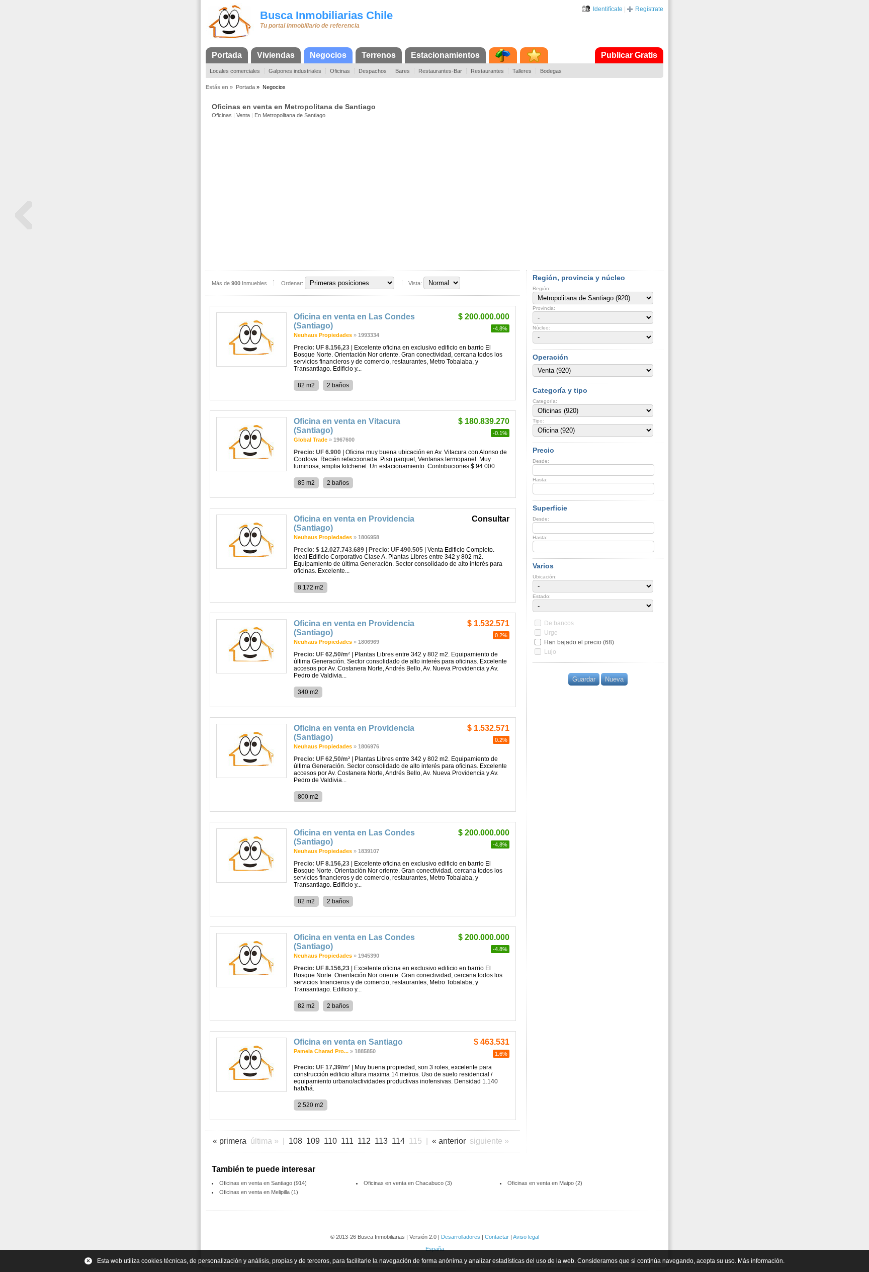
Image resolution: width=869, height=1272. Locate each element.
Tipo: (538, 420)
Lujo (550, 651)
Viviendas (276, 55)
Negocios (328, 55)
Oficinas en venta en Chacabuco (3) (408, 1183)
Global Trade (310, 440)
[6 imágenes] (251, 364)
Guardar (583, 679)
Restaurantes (487, 71)
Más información (760, 1260)
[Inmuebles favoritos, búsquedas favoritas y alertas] (534, 55)
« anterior (449, 1141)
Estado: (542, 596)
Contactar (497, 1237)
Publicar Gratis (629, 55)
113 (381, 1141)
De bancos (559, 623)
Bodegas (551, 71)
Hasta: (540, 479)
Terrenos (379, 55)
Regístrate (649, 9)
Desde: (541, 461)
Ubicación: (545, 576)
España (434, 1249)
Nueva (614, 679)
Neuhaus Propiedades (323, 335)
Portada (227, 55)
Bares (402, 71)
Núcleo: (541, 327)
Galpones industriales (295, 71)
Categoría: (545, 401)
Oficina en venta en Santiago (348, 1042)
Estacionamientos (445, 55)
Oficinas (340, 71)
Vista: (415, 283)
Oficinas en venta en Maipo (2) (544, 1183)
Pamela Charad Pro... (321, 1051)
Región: (542, 288)
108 (295, 1141)
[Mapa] (503, 55)
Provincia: (544, 308)
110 (330, 1141)
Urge (551, 632)
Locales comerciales (235, 71)
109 (313, 1141)
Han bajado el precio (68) (579, 642)
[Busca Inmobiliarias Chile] (230, 38)
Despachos (373, 71)
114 (398, 1141)
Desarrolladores (460, 1237)
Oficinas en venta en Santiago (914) (263, 1183)
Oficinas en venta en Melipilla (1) (258, 1192)
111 (347, 1141)
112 (364, 1141)
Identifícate (608, 9)
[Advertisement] (437, 193)
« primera (229, 1141)
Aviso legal (526, 1237)
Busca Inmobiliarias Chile (326, 15)
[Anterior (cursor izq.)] (23, 215)
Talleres (522, 71)
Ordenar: (292, 283)
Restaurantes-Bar (440, 71)
